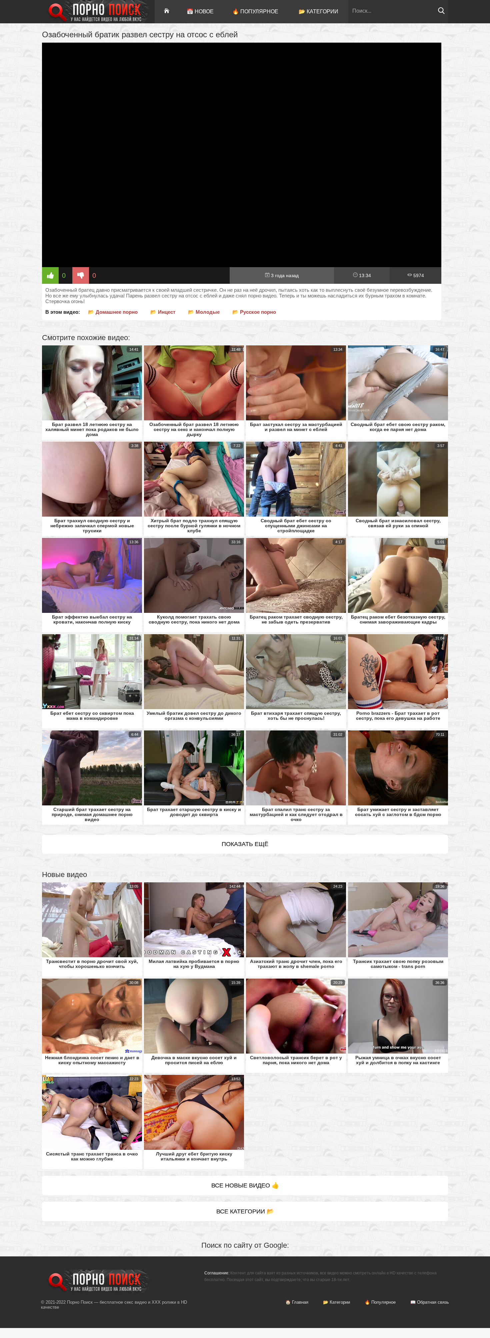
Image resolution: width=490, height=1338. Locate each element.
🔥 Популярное (255, 11)
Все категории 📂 (245, 1211)
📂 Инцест (162, 312)
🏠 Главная (296, 1302)
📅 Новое (200, 11)
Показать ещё (245, 844)
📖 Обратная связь (429, 1302)
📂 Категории (318, 11)
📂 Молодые (204, 312)
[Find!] (441, 12)
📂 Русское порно (254, 312)
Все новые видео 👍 (245, 1185)
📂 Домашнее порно (113, 312)
